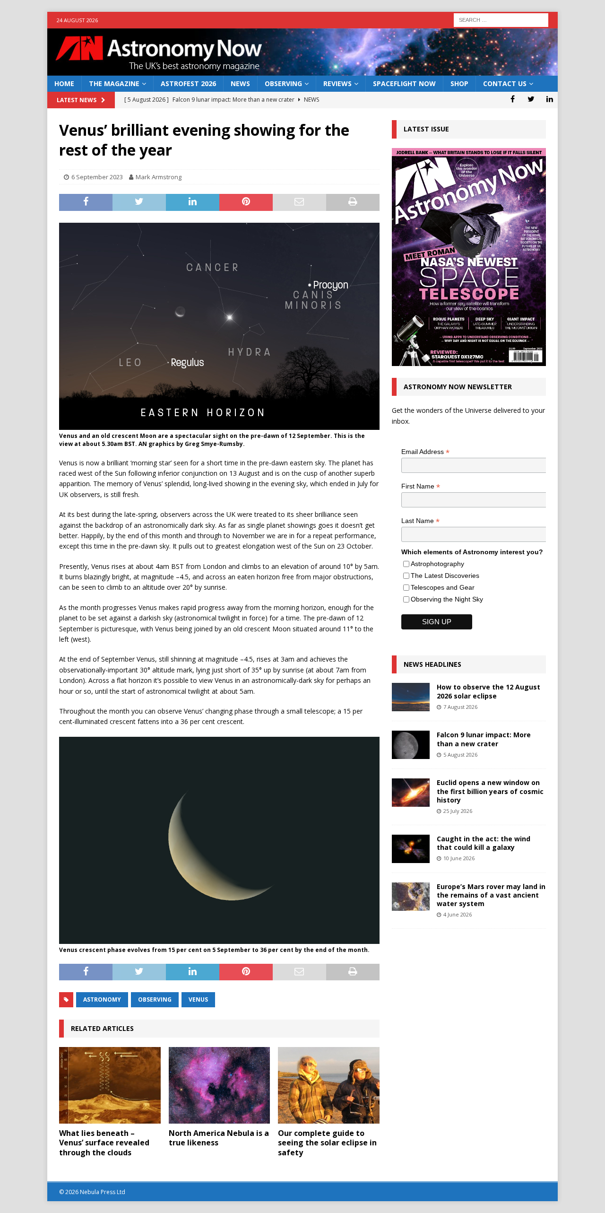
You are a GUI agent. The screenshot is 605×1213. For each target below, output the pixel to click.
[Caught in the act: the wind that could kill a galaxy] (411, 849)
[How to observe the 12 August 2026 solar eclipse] (411, 697)
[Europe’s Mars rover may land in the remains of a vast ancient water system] (411, 896)
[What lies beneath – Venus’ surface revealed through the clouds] (110, 1085)
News (240, 83)
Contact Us (505, 83)
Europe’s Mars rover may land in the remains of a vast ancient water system (491, 895)
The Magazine (114, 83)
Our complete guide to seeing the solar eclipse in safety (327, 1143)
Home (64, 83)
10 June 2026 (459, 858)
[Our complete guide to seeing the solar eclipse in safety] (329, 1085)
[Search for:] (501, 19)
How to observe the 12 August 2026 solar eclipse (488, 691)
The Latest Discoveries (445, 575)
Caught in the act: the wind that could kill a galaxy (483, 843)
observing (155, 999)
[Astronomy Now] (302, 70)
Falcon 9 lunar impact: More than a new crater (484, 739)
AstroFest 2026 (188, 83)
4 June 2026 (457, 914)
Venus (198, 999)
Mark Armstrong (159, 177)
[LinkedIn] (549, 99)
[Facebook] (512, 99)
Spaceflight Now (404, 83)
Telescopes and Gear (443, 587)
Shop (459, 83)
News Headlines (432, 664)
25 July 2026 (457, 810)
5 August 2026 (460, 754)
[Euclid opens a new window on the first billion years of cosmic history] (411, 792)
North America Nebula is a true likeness (219, 1138)
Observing (283, 83)
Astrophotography (437, 563)
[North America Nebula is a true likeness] (219, 1085)
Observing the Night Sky (447, 599)
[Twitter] (531, 99)
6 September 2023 (97, 177)
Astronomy (102, 999)
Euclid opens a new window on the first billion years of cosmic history (490, 791)
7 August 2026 (460, 706)
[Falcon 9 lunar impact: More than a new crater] (411, 745)
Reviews (337, 83)
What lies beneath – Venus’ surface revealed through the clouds (104, 1143)
